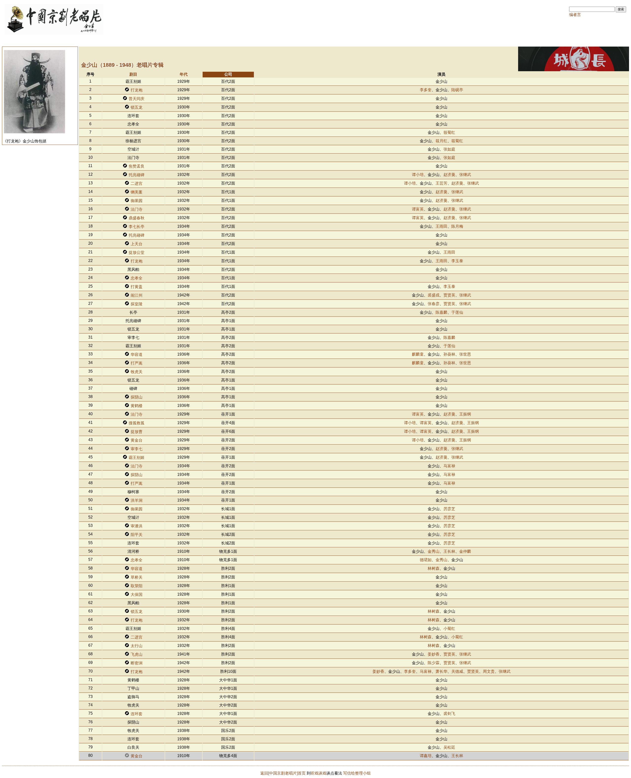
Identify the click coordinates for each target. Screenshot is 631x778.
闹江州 (136, 295)
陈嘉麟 (441, 312)
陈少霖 (433, 663)
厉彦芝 (449, 509)
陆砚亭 (457, 90)
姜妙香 (433, 654)
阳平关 (136, 535)
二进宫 (136, 183)
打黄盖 (136, 287)
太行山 (136, 646)
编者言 (575, 15)
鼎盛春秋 (136, 218)
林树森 (433, 568)
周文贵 (489, 671)
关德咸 (457, 671)
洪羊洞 (136, 500)
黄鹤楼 (136, 406)
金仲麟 (465, 551)
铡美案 (136, 192)
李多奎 (426, 90)
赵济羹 (449, 175)
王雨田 (441, 226)
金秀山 (433, 551)
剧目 (133, 74)
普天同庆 (136, 99)
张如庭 (449, 149)
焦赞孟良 (136, 166)
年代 (184, 74)
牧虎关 (136, 372)
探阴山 (136, 397)
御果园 (136, 201)
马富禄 (449, 466)
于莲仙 (457, 312)
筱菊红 (449, 132)
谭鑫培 (426, 756)
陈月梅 (457, 226)
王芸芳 (441, 183)
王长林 (449, 551)
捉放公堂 (136, 252)
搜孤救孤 (136, 423)
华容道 (136, 354)
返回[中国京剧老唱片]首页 (283, 773)
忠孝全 (136, 278)
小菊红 (449, 628)
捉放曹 (136, 432)
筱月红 (441, 141)
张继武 (465, 175)
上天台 (136, 244)
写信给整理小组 (357, 773)
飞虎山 (136, 654)
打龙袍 (136, 90)
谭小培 (418, 175)
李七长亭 (136, 227)
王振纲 (465, 414)
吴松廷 (449, 747)
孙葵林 (449, 354)
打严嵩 (136, 363)
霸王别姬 (136, 457)
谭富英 (418, 209)
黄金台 (136, 440)
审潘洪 (136, 526)
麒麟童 (418, 354)
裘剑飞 (449, 713)
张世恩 (465, 354)
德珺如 (426, 560)
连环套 (136, 714)
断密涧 (136, 663)
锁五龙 (136, 107)
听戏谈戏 (318, 773)
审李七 (136, 449)
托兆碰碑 (136, 175)
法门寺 (136, 209)
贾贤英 (449, 295)
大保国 (136, 594)
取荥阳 (136, 586)
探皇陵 (136, 304)
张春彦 (433, 304)
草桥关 (136, 577)
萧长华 (441, 671)
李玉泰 (457, 261)
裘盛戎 (433, 295)
